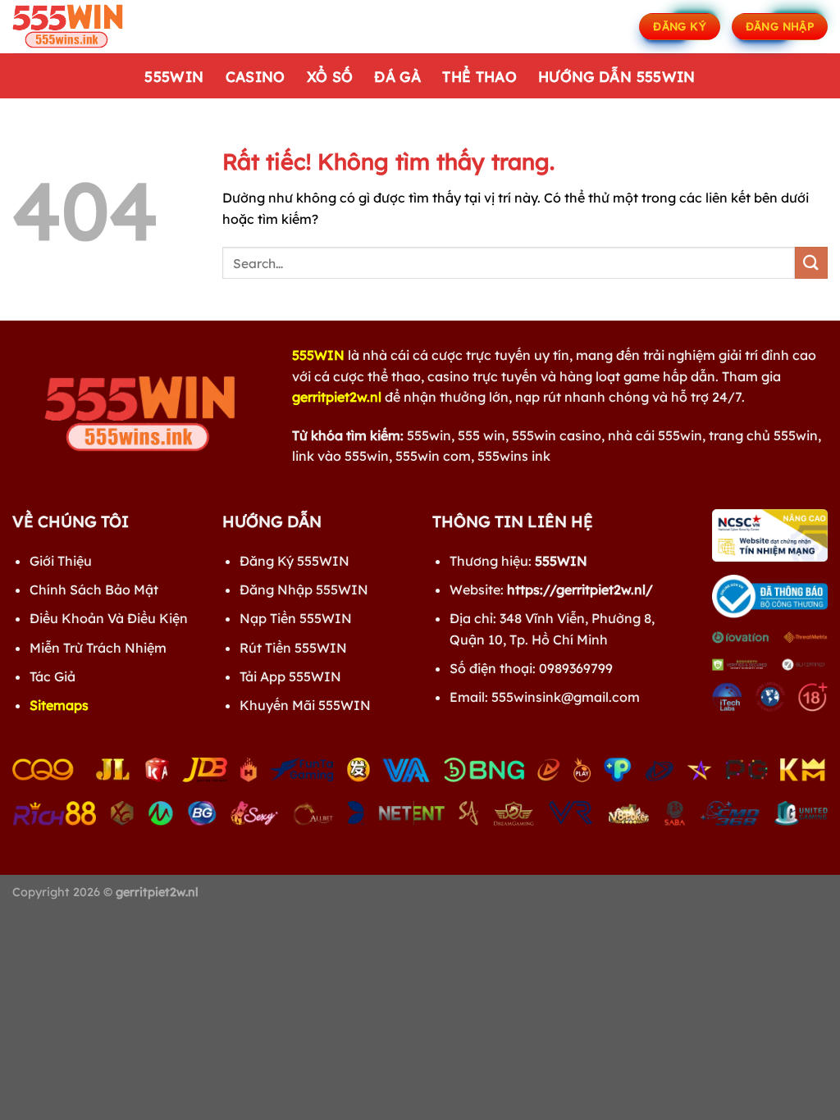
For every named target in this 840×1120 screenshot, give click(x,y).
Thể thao (479, 76)
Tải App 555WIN (290, 676)
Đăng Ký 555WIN (294, 561)
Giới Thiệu (61, 561)
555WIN (173, 76)
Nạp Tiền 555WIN (296, 618)
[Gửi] (811, 263)
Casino (255, 76)
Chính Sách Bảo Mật (94, 589)
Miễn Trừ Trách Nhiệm (98, 648)
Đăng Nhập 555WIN (304, 589)
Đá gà (397, 76)
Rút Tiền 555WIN (293, 648)
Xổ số (330, 76)
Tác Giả (52, 676)
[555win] (94, 26)
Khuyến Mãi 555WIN (305, 705)
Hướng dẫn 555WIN (617, 76)
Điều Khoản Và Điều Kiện (109, 618)
